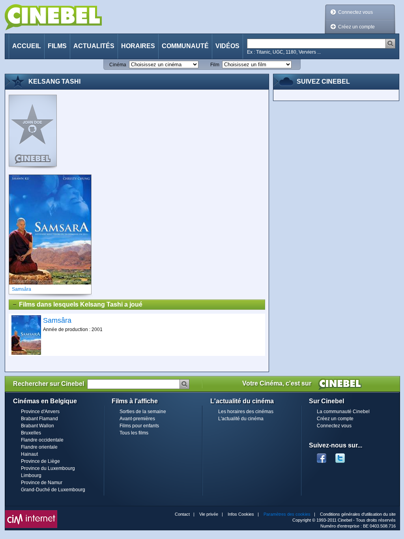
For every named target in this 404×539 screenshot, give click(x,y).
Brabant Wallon (37, 426)
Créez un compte (356, 27)
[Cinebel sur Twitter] (344, 456)
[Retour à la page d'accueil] (53, 17)
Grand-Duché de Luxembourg (53, 489)
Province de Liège (40, 461)
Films (57, 46)
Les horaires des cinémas (245, 411)
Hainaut (29, 454)
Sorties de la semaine (143, 411)
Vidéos (227, 46)
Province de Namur (41, 482)
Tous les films (134, 433)
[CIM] (31, 512)
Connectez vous (355, 12)
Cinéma (117, 64)
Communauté (185, 46)
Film (214, 64)
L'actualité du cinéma (241, 418)
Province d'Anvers (40, 411)
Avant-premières (137, 418)
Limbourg (31, 475)
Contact (182, 514)
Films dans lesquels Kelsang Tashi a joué (80, 304)
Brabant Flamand (39, 418)
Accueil (26, 46)
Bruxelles (31, 433)
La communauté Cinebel (343, 411)
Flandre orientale (39, 447)
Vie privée (208, 514)
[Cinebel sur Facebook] (321, 456)
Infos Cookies (241, 514)
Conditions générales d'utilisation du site (358, 514)
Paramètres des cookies (287, 514)
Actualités (93, 46)
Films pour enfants (139, 426)
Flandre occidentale (42, 440)
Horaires (138, 46)
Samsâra (57, 320)
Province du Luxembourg (48, 468)
